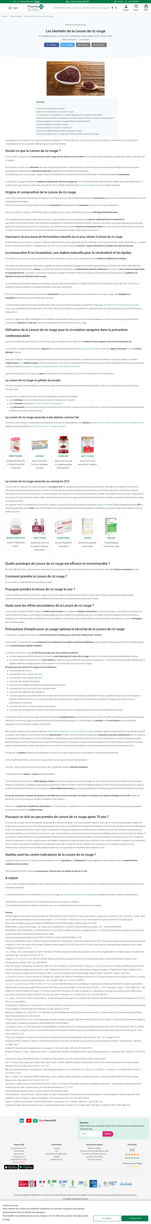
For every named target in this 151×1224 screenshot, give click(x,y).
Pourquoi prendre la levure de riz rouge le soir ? (54, 128)
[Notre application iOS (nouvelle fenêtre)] (11, 1167)
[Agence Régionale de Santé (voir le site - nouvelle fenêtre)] (82, 1183)
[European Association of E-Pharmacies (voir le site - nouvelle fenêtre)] (110, 1184)
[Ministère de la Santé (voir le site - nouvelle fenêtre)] (42, 1183)
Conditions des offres (94, 1157)
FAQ (56, 1151)
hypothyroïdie (32, 688)
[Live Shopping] (35, 1120)
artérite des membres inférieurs (66, 366)
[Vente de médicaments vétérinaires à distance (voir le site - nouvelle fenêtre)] (63, 1183)
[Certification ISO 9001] (27, 1184)
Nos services (19, 1154)
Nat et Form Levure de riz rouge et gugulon (47, 426)
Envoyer (108, 1134)
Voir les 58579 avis (26, 1)
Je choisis (106, 1218)
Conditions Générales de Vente (94, 1154)
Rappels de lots (57, 1159)
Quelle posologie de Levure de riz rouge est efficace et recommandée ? (63, 121)
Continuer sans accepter (10, 1205)
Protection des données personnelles (94, 1151)
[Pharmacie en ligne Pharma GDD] (35, 8)
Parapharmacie (19, 1157)
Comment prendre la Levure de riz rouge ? (52, 124)
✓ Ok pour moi (134, 1218)
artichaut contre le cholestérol (125, 422)
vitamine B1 (45, 403)
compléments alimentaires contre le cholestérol (67, 731)
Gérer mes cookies (94, 1159)
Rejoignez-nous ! (18, 1162)
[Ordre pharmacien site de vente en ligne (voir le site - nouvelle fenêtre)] (52, 1183)
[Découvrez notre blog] (47, 1120)
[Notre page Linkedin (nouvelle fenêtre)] (21, 1120)
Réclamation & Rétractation (56, 1154)
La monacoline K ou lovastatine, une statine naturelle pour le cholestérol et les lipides (69, 115)
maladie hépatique (35, 674)
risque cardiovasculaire (90, 349)
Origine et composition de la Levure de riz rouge (54, 112)
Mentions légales (94, 1148)
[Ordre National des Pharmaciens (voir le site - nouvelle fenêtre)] (73, 1183)
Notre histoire (19, 1151)
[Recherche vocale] (112, 8)
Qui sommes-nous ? (19, 1148)
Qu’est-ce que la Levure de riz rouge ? (50, 109)
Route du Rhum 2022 (19, 1159)
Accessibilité (67, 1199)
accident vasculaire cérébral (36, 366)
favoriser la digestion (89, 185)
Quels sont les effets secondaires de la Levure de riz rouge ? (59, 131)
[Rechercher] (116, 7)
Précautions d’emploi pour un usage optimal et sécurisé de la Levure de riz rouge (67, 134)
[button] (10, 8)
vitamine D (57, 403)
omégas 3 (101, 504)
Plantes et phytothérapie (75, 25)
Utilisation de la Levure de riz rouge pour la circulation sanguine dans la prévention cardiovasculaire (75, 118)
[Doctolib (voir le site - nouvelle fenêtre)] (126, 1183)
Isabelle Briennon (49, 36)
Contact (120, 1)
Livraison (56, 1148)
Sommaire (40, 102)
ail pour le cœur (104, 422)
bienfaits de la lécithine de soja (76, 894)
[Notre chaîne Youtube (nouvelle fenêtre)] (29, 1120)
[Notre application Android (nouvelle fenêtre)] (26, 1167)
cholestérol (113, 269)
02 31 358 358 (133, 1)
